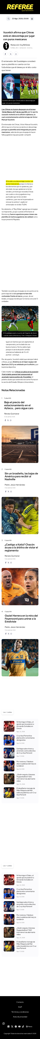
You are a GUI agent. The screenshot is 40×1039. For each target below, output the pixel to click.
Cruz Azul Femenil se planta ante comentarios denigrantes (26, 738)
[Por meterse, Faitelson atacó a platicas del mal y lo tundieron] (9, 766)
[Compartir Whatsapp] (16, 54)
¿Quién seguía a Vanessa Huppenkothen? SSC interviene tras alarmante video (26, 777)
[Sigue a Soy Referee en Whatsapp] (20, 1023)
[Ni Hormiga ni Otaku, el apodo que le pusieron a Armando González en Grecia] (9, 726)
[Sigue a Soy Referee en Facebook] (8, 1026)
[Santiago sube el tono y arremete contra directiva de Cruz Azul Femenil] (9, 753)
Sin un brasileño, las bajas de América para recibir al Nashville (21, 476)
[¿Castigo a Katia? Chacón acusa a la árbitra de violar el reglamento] (20, 586)
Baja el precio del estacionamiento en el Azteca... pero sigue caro (18, 405)
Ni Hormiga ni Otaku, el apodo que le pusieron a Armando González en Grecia (25, 725)
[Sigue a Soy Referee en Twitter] (12, 1026)
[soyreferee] (20, 7)
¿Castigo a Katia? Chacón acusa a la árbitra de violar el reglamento (21, 547)
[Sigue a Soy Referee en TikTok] (23, 1026)
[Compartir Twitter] (11, 54)
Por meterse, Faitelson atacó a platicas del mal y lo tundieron (26, 763)
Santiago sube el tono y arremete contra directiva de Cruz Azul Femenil (26, 751)
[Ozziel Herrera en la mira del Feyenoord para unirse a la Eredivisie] (20, 657)
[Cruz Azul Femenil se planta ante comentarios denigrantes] (9, 740)
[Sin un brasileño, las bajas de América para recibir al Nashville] (20, 515)
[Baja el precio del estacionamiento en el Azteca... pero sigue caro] (20, 444)
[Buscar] (8, 18)
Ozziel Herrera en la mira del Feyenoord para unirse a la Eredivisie (21, 618)
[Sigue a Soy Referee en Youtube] (19, 1026)
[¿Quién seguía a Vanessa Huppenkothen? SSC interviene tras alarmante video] (9, 778)
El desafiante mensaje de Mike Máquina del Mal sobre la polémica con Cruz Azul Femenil (26, 791)
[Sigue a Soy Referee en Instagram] (16, 1026)
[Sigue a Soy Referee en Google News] (29, 1026)
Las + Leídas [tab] (7, 712)
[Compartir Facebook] (5, 54)
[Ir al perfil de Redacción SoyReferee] (6, 46)
